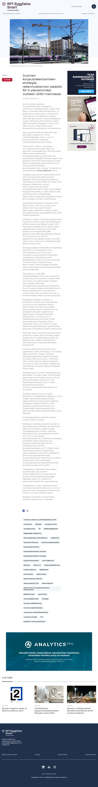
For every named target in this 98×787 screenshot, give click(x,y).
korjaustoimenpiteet (31, 560)
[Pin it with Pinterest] (35, 511)
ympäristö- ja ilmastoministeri (34, 621)
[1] (81, 94)
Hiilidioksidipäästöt (51, 529)
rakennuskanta (47, 583)
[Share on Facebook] (24, 511)
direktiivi (38, 524)
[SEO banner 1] (81, 150)
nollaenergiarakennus (52, 565)
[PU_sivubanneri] (81, 121)
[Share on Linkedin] (39, 511)
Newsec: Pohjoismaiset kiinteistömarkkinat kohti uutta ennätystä (80, 710)
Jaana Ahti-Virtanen (31, 542)
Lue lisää (7, 79)
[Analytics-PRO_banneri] (49, 670)
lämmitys (27, 565)
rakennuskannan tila (31, 583)
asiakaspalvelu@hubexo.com (12, 743)
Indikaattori (55, 538)
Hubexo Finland (87, 13)
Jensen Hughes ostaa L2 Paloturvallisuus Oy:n (14, 709)
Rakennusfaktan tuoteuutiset (51, 13)
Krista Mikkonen (48, 560)
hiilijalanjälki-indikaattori (33, 533)
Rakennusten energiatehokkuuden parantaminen (37, 589)
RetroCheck (42, 594)
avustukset (28, 524)
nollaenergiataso (30, 570)
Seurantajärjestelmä (31, 599)
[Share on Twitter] (27, 511)
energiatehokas (29, 529)
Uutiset (4, 75)
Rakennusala (62, 754)
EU (40, 529)
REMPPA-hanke (29, 594)
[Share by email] (42, 511)
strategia (45, 599)
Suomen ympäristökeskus (33, 608)
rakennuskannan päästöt (33, 579)
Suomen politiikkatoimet (33, 603)
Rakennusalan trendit (12, 13)
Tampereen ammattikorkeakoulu (36, 612)
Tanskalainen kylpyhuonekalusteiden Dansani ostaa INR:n (46, 710)
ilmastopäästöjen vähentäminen (35, 538)
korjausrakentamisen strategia (35, 556)
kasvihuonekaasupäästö (50, 542)
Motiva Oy (37, 565)
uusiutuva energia (30, 617)
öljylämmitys (43, 570)
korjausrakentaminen (31, 547)
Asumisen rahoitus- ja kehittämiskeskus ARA (40, 520)
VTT (41, 617)
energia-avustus (51, 524)
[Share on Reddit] (31, 511)
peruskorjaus (28, 574)
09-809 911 (5, 745)
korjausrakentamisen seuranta (35, 551)
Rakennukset (41, 574)
